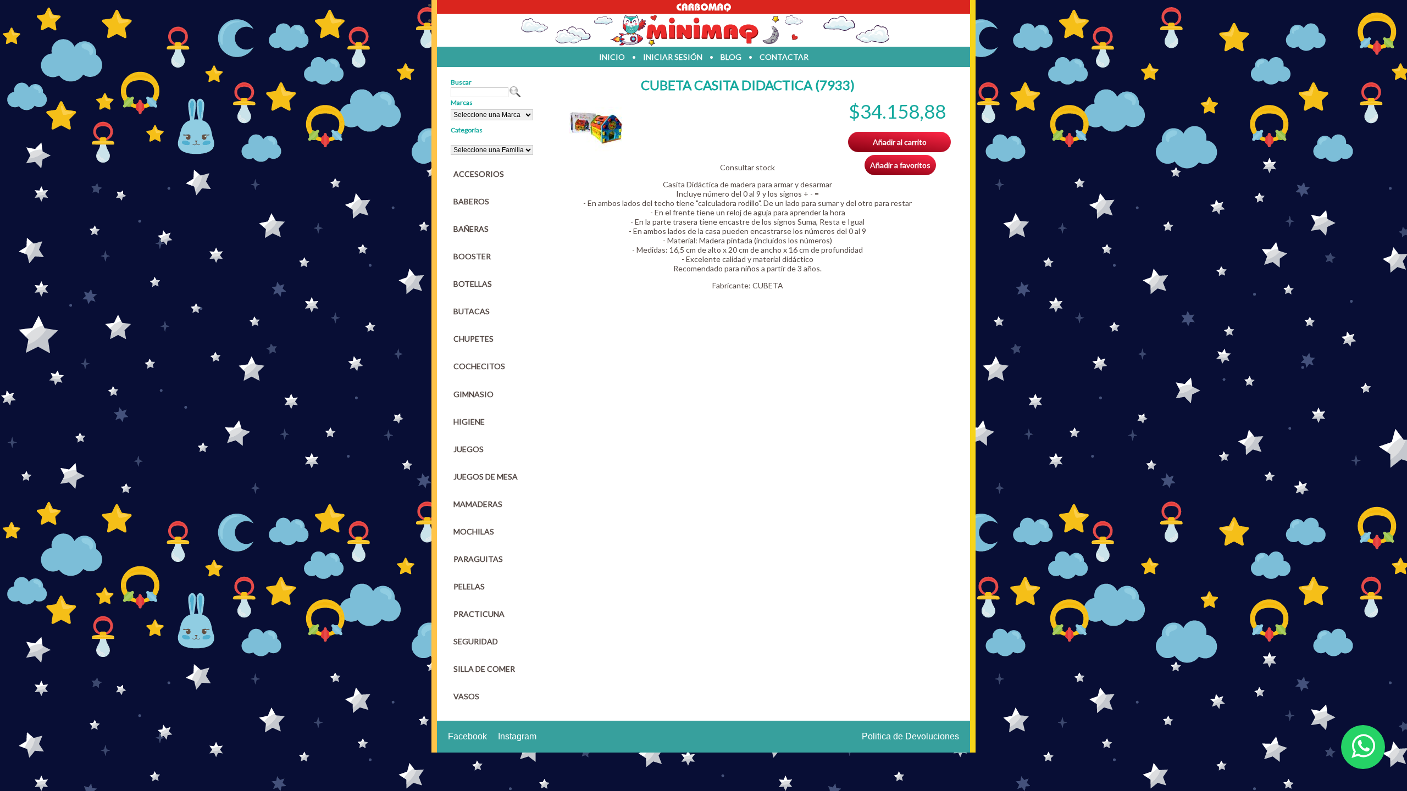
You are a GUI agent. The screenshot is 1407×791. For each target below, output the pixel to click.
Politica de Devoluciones (910, 736)
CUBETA (767, 285)
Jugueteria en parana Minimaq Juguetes (703, 30)
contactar (784, 57)
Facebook (467, 736)
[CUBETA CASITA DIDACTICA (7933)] (596, 150)
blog (731, 57)
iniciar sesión (672, 57)
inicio (612, 57)
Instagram (517, 736)
